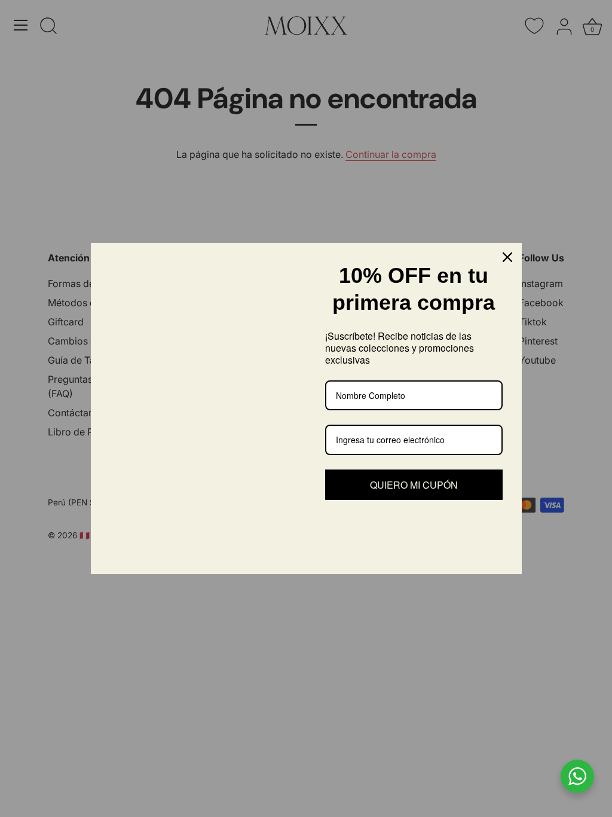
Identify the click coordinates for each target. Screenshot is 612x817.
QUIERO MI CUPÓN (414, 485)
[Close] (507, 257)
